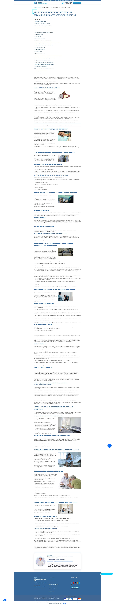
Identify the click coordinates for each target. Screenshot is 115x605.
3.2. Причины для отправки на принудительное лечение (43, 30)
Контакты (59, 0)
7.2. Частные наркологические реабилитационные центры (43, 62)
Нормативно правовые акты (43, 598)
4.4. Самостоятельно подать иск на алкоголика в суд (43, 40)
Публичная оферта (36, 598)
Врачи (40, 0)
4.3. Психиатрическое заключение (39, 38)
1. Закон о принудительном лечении (40, 21)
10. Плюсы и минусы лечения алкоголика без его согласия (44, 68)
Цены (48, 0)
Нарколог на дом (51, 582)
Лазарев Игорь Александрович (55, 559)
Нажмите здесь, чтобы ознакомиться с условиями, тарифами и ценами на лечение (57, 125)
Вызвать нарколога (75, 587)
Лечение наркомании (52, 577)
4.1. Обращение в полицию (38, 34)
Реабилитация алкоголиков (53, 586)
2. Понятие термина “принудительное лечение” (42, 23)
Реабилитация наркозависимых (53, 584)
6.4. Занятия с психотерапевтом (39, 53)
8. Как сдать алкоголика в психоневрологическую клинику (44, 64)
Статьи (51, 0)
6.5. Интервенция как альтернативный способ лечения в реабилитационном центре (48, 55)
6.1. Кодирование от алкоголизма (39, 47)
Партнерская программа (66, 0)
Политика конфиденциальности (52, 598)
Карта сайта (58, 598)
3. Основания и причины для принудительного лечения (43, 25)
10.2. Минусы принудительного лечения (40, 73)
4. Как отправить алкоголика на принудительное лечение (43, 32)
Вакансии (73, 0)
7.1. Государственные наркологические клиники (42, 60)
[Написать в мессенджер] (4, 600)
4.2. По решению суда (37, 36)
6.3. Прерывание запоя (38, 51)
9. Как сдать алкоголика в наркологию (40, 66)
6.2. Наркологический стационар (39, 49)
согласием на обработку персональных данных (55, 603)
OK (64, 603)
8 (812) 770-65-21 (68, 2)
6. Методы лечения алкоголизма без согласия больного (43, 45)
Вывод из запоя (51, 580)
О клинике (36, 0)
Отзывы (44, 0)
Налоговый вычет (51, 591)
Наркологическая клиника (53, 589)
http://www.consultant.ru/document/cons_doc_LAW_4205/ (43, 94)
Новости (55, 0)
